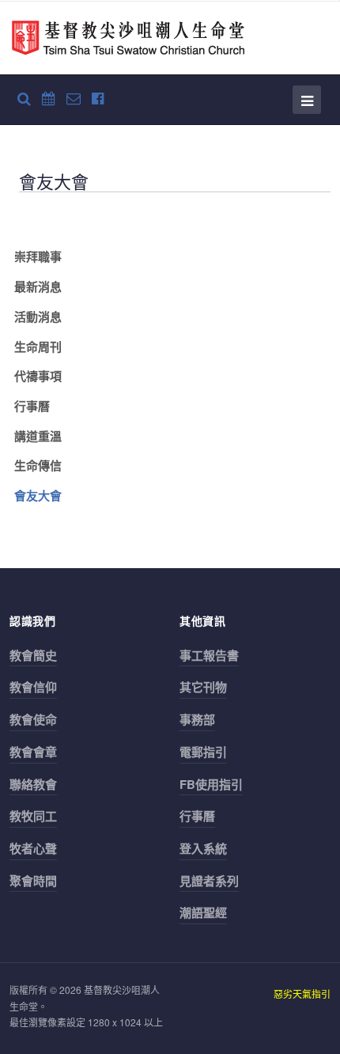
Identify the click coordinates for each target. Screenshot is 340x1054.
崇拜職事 (38, 256)
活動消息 (38, 316)
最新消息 (38, 286)
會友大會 (38, 495)
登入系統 (203, 848)
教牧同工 (33, 816)
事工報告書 (209, 655)
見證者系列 (209, 880)
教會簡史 (33, 655)
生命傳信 (38, 465)
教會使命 (33, 719)
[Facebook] (98, 97)
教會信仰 (33, 687)
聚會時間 (33, 880)
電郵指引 (203, 751)
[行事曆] (48, 97)
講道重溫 (38, 436)
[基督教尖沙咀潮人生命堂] (128, 38)
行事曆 (32, 406)
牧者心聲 (33, 848)
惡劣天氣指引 (302, 993)
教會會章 (33, 751)
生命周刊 (38, 346)
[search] (24, 97)
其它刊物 (203, 687)
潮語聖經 (203, 912)
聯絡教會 (33, 784)
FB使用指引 (211, 784)
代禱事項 (38, 376)
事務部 (197, 719)
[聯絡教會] (73, 97)
